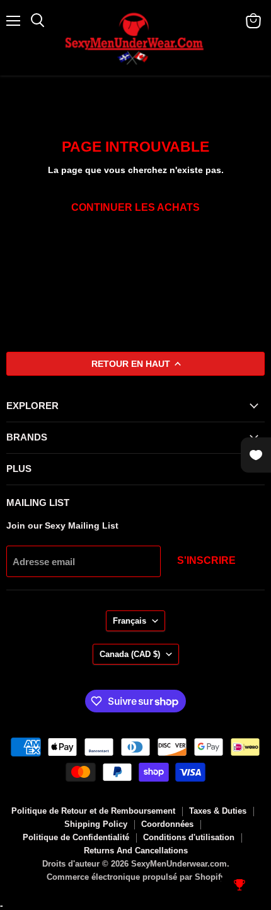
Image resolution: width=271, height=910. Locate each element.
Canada (130, 654)
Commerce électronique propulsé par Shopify (136, 877)
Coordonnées (167, 824)
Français (129, 621)
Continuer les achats (135, 207)
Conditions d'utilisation (188, 837)
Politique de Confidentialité (76, 837)
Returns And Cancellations (136, 850)
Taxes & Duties (217, 811)
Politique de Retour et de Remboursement (93, 811)
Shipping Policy (95, 824)
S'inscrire (206, 560)
